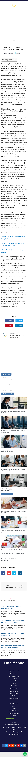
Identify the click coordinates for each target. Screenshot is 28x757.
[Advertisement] (14, 24)
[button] (14, 40)
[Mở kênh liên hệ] (25, 754)
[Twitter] (6, 745)
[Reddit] (12, 745)
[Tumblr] (15, 745)
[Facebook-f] (3, 573)
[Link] (24, 745)
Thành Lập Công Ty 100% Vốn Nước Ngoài (11, 549)
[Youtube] (9, 745)
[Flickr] (21, 745)
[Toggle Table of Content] (14, 59)
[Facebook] (3, 745)
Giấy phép (18, 53)
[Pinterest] (18, 745)
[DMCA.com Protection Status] (10, 718)
